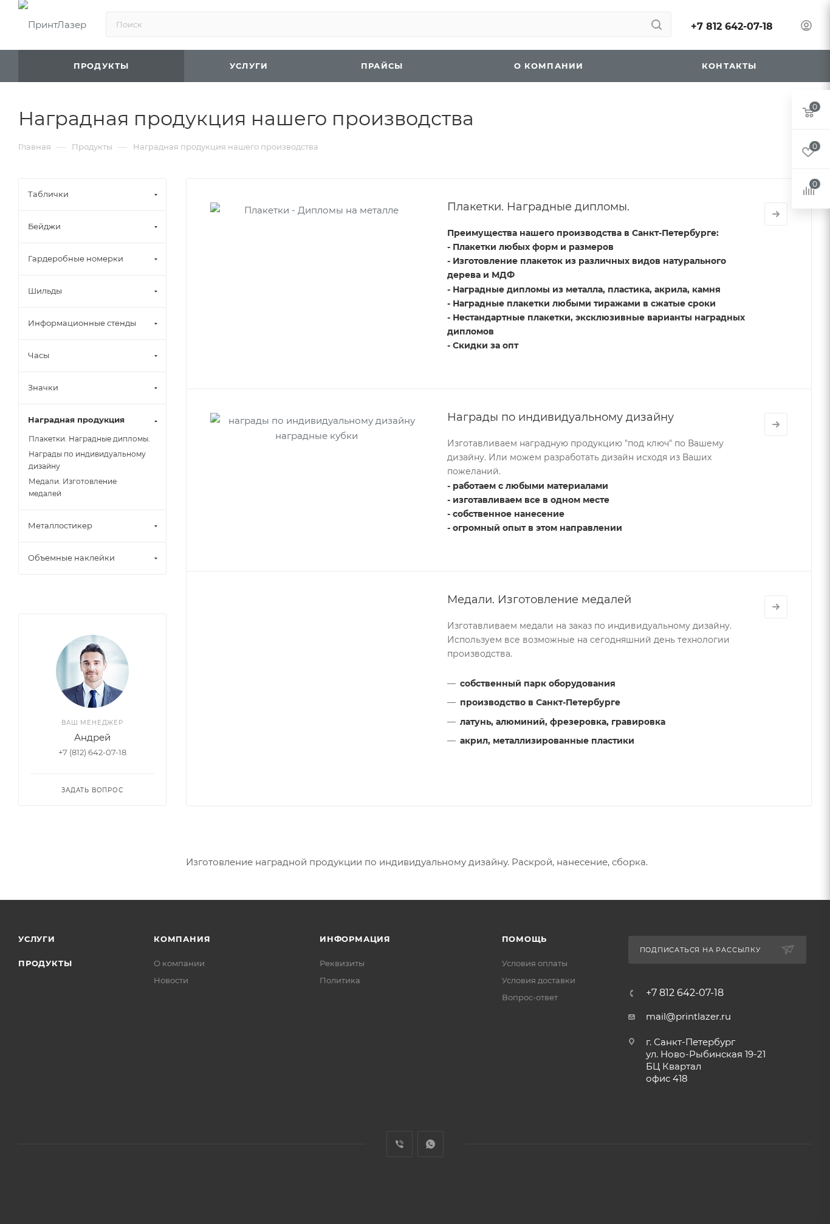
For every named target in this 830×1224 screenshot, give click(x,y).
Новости (171, 980)
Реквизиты (342, 963)
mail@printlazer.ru (688, 1016)
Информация (355, 939)
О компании (179, 963)
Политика (340, 980)
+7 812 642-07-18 (732, 26)
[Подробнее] (775, 214)
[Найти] (656, 24)
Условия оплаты (535, 963)
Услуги (36, 939)
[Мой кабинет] (806, 27)
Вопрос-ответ (530, 997)
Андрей (92, 737)
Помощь (524, 939)
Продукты (45, 963)
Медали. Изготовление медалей (539, 599)
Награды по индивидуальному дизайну (560, 417)
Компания (182, 939)
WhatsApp (430, 1144)
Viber (399, 1144)
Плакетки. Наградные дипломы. (538, 206)
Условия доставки (538, 980)
